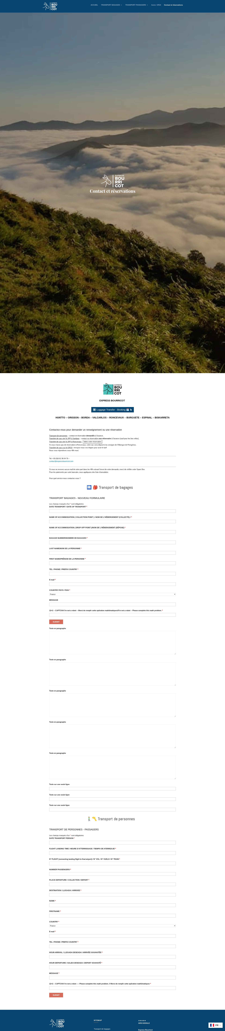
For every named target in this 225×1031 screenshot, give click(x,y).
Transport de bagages (102, 1029)
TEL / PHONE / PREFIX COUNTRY (63, 569)
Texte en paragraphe (57, 628)
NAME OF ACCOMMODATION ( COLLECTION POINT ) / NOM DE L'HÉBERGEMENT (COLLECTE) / (90, 517)
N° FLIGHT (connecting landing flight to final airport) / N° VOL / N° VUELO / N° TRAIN (84, 859)
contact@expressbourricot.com (61, 461)
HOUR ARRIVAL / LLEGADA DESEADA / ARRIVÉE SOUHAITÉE (76, 952)
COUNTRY (54, 922)
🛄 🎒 (110, 487)
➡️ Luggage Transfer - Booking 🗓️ (111, 409)
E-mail (52, 580)
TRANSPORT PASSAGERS (135, 5)
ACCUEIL (94, 5)
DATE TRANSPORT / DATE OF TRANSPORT (68, 507)
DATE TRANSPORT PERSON (62, 838)
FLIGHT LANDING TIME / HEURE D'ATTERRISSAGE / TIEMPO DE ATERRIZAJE (82, 849)
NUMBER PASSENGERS (60, 870)
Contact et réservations (173, 5)
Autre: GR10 (156, 5)
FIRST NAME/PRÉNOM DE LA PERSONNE (67, 559)
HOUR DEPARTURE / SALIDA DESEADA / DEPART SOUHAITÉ (75, 963)
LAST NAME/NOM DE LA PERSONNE (65, 548)
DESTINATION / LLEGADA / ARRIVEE (65, 890)
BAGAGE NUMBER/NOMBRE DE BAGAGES (68, 538)
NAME (52, 901)
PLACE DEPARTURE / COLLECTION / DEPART (69, 880)
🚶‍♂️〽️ (94, 818)
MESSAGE (53, 600)
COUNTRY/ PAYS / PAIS (59, 590)
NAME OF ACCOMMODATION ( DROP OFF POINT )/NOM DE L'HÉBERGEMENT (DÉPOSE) (87, 528)
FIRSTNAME (55, 911)
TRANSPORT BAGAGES (110, 5)
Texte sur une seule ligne (59, 784)
